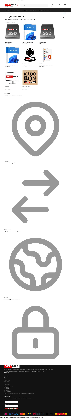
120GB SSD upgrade (8, 42)
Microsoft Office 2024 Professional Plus (46, 65)
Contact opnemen (6, 376)
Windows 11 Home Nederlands (27, 42)
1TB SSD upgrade (42, 42)
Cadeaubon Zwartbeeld (26, 86)
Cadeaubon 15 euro (25, 87)
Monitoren (7, 86)
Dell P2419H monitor (8, 87)
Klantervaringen (59, 6)
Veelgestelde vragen (7, 380)
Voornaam (6, 400)
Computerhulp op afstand (26, 65)
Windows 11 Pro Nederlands (10, 65)
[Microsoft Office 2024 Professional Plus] (47, 55)
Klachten (5, 378)
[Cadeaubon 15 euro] (30, 78)
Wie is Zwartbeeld (6, 381)
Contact (65, 6)
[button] (64, 13)
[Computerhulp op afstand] (30, 55)
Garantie (5, 377)
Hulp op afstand (52, 6)
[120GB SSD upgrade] (13, 32)
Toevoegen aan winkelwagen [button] (12, 45)
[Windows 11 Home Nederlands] (30, 32)
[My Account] (17, 5)
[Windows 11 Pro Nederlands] (13, 55)
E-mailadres (7, 404)
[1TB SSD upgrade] (47, 32)
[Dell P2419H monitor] (13, 78)
